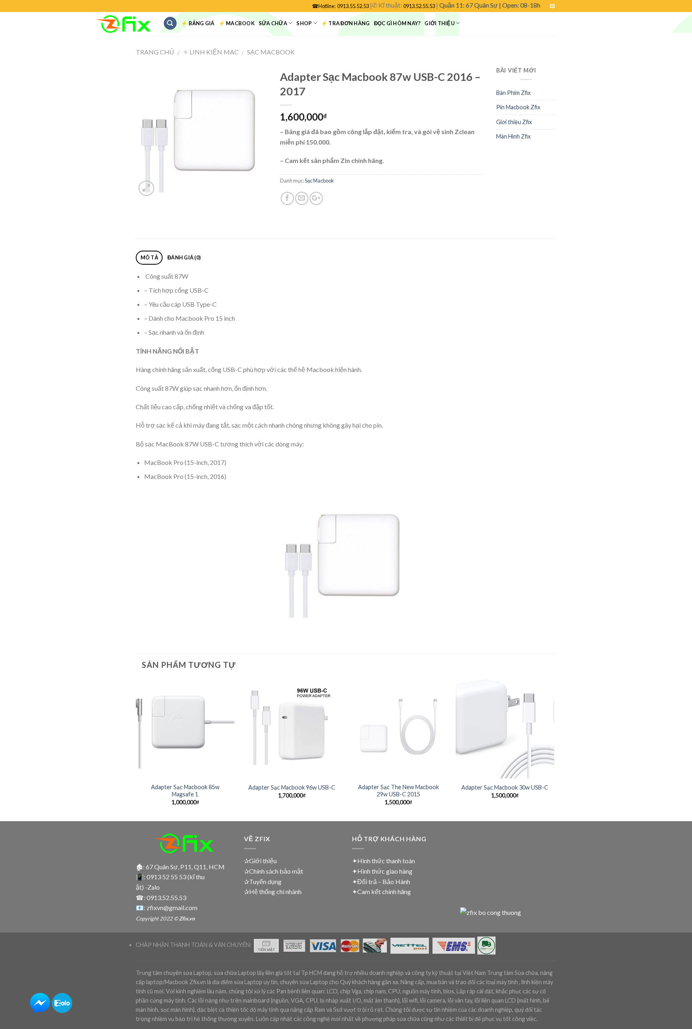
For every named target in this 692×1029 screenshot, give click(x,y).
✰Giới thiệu (260, 860)
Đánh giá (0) (184, 257)
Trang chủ (155, 52)
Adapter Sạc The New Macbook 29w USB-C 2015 (398, 791)
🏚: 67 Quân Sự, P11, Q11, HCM (180, 866)
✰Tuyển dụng (263, 881)
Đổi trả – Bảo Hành (383, 881)
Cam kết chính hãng (384, 891)
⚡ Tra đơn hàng (345, 23)
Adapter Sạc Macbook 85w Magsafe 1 (185, 791)
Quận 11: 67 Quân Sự (468, 5)
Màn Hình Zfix (513, 136)
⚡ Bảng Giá (198, 23)
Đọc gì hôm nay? (397, 23)
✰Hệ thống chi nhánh (273, 891)
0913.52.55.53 (419, 6)
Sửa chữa (273, 23)
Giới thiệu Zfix (514, 122)
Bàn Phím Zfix (513, 92)
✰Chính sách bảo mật (273, 871)
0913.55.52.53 (353, 6)
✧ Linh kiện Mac (211, 52)
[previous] (136, 749)
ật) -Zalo (148, 887)
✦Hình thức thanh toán (383, 860)
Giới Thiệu (439, 23)
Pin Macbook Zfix (518, 107)
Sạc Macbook (271, 52)
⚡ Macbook (237, 23)
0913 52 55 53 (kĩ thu (176, 876)
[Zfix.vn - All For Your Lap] (123, 24)
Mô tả (149, 257)
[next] (554, 749)
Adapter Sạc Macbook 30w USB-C (504, 787)
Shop (304, 23)
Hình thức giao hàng (384, 871)
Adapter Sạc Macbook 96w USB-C (291, 787)
